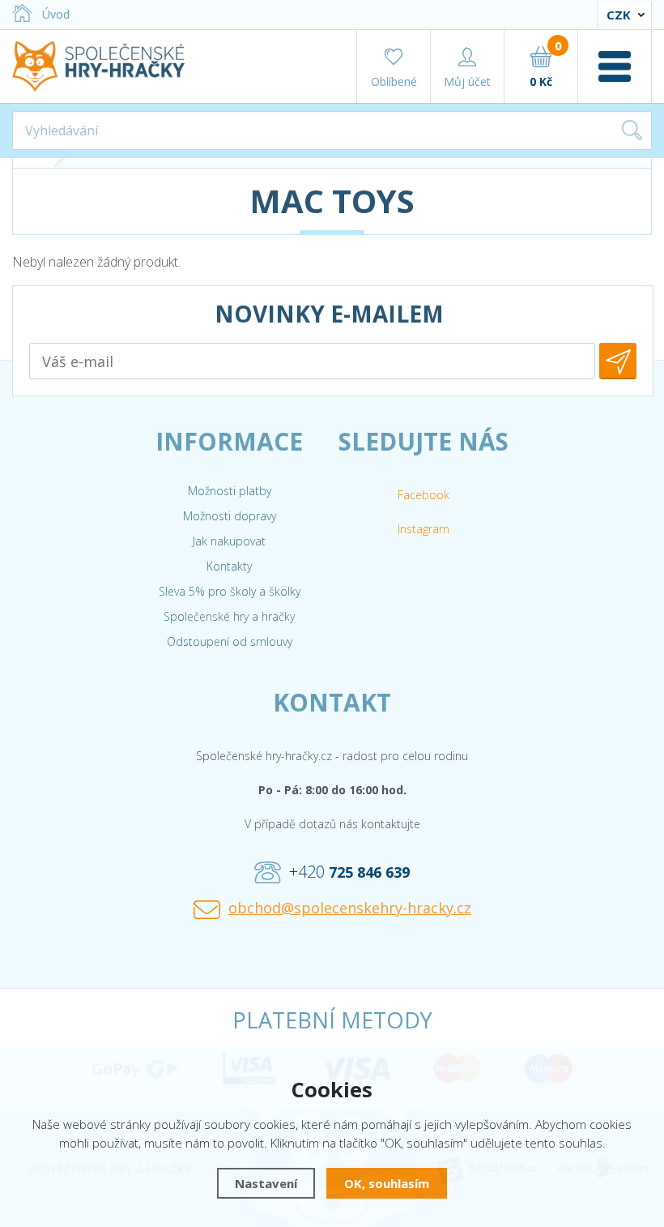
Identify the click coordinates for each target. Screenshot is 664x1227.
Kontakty (229, 566)
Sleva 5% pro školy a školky (229, 591)
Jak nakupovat (229, 541)
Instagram (423, 529)
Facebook (423, 494)
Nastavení (266, 1183)
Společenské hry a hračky (229, 616)
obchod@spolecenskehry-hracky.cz (349, 907)
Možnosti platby (229, 490)
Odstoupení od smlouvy (229, 641)
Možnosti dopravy (229, 516)
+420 (349, 872)
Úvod (56, 14)
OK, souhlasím (386, 1183)
